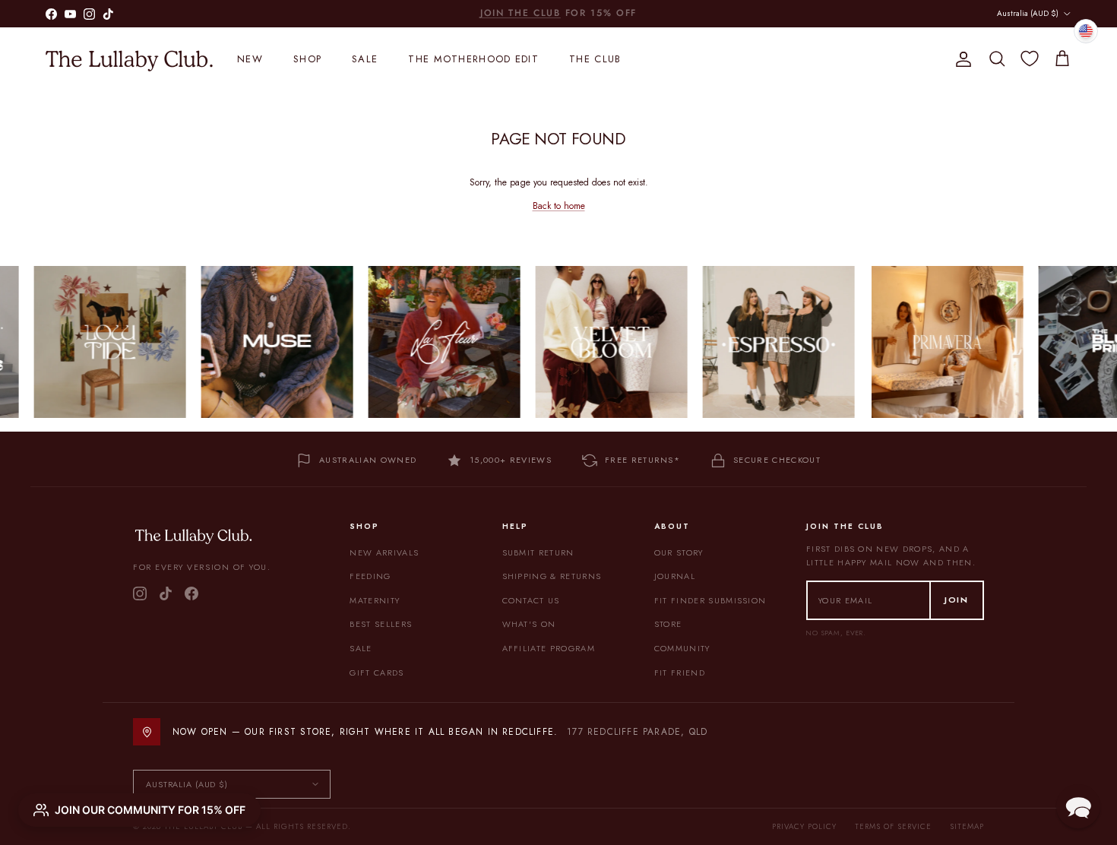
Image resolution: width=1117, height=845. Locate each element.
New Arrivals (384, 552)
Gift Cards (376, 672)
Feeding (370, 576)
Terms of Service (893, 826)
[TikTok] (165, 593)
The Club (595, 59)
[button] (1078, 806)
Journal (674, 576)
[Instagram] (140, 593)
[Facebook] (191, 593)
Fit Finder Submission (710, 600)
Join (957, 599)
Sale (365, 59)
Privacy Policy (804, 826)
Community (682, 648)
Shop (307, 59)
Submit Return (538, 552)
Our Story (679, 552)
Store (668, 624)
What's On (529, 624)
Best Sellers (381, 624)
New (250, 59)
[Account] (960, 59)
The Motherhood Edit (473, 59)
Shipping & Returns (552, 576)
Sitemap (967, 826)
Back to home (559, 206)
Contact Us (531, 600)
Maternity (375, 600)
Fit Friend (679, 672)
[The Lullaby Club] (129, 59)
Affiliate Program (548, 648)
